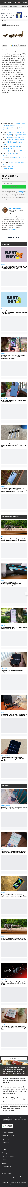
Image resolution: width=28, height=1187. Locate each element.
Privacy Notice (22, 192)
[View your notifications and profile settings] (15, 2)
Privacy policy (5, 1139)
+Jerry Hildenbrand (19, 135)
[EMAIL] (10, 213)
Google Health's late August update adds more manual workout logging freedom (15, 1109)
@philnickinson (12, 128)
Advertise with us (6, 1166)
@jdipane (11, 151)
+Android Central (9, 125)
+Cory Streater (20, 132)
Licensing (4, 1153)
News (3, 24)
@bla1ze (10, 140)
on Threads (12, 229)
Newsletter (23, 45)
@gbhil (9, 135)
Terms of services (20, 191)
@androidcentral (20, 123)
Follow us (15, 45)
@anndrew (13, 158)
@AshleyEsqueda (14, 146)
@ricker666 (12, 162)
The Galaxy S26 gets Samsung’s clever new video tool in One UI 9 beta (14, 1100)
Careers (4, 1149)
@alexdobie (11, 137)
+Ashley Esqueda (8, 148)
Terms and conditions (7, 1132)
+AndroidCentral (8, 169)
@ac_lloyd (11, 167)
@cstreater (10, 132)
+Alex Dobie (20, 137)
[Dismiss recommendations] (26, 10)
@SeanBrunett (12, 153)
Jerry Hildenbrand (12, 24)
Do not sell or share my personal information (13, 1177)
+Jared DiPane (19, 151)
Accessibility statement (8, 1146)
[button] (26, 2)
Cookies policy (5, 1142)
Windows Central (6, 1173)
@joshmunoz (11, 142)
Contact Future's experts (8, 1135)
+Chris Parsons (19, 140)
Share (5, 45)
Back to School (14, 6)
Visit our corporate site (14, 1121)
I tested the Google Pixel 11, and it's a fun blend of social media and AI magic (14, 1080)
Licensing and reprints (8, 1170)
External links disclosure (8, 1156)
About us (4, 1159)
